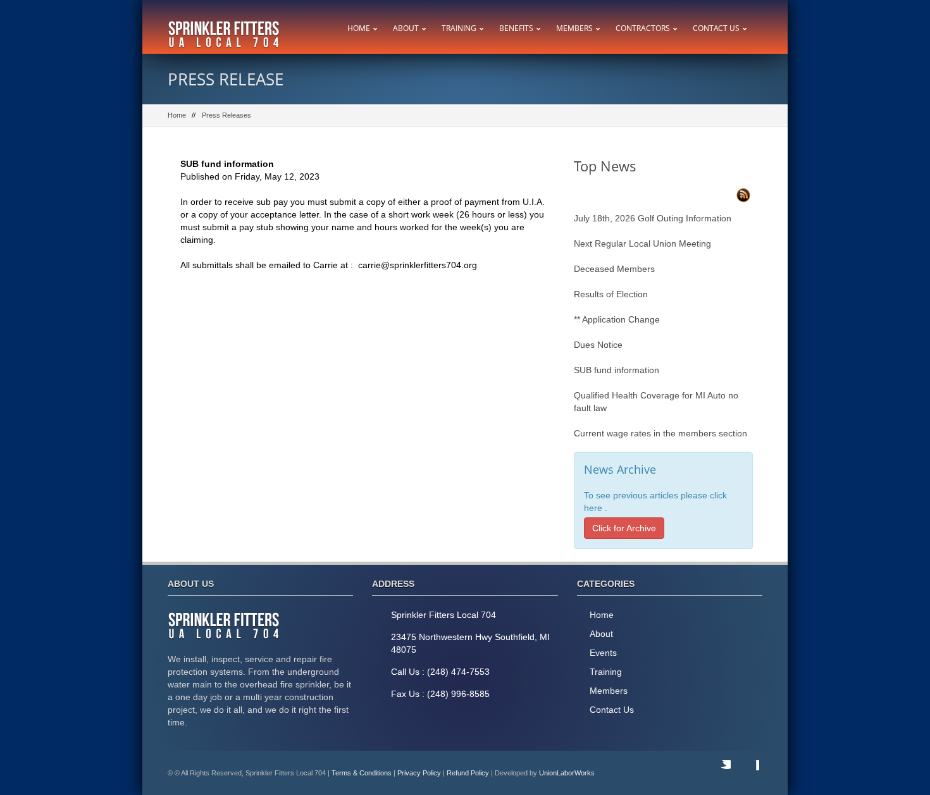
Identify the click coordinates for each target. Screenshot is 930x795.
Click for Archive (624, 528)
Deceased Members (614, 269)
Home (358, 28)
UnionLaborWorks (567, 773)
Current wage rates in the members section (660, 433)
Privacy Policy (419, 773)
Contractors (643, 28)
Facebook (746, 773)
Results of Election (611, 294)
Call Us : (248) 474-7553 (440, 672)
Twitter (718, 773)
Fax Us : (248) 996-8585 (440, 694)
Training (459, 28)
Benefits (516, 28)
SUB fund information (616, 370)
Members (574, 28)
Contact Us (716, 28)
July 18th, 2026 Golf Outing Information (652, 218)
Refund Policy (468, 773)
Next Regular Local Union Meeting (642, 243)
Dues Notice (598, 345)
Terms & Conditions (362, 773)
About (406, 28)
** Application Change (617, 319)
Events (603, 653)
